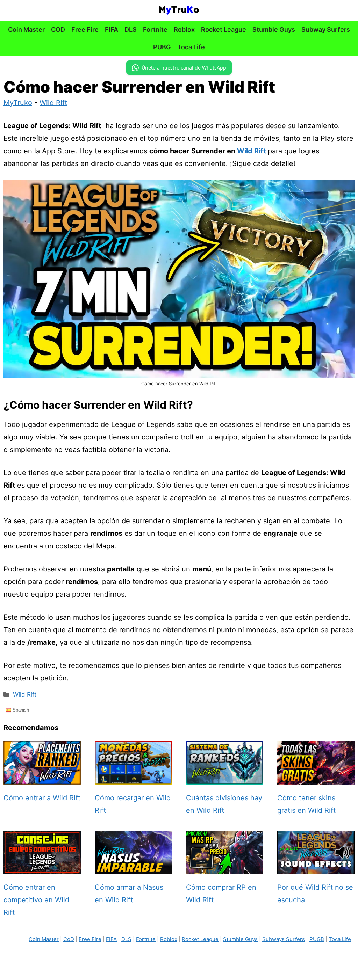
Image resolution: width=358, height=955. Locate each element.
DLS (130, 29)
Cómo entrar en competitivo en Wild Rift (36, 900)
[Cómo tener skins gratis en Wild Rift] (316, 778)
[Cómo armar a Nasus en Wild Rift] (133, 867)
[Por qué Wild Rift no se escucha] (316, 867)
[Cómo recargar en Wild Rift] (133, 778)
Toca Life (191, 47)
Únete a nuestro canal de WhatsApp (184, 67)
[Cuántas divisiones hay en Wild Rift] (224, 778)
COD (58, 29)
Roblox (184, 29)
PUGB (316, 939)
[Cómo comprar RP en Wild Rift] (224, 867)
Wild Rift (53, 103)
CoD (68, 939)
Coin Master (26, 29)
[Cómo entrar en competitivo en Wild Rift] (42, 867)
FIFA (111, 29)
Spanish (20, 710)
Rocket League (223, 29)
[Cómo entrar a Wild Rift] (42, 778)
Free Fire (85, 29)
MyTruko (17, 103)
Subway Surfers (325, 29)
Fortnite (155, 29)
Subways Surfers (283, 939)
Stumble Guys (273, 29)
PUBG (162, 47)
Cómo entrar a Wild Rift (41, 798)
